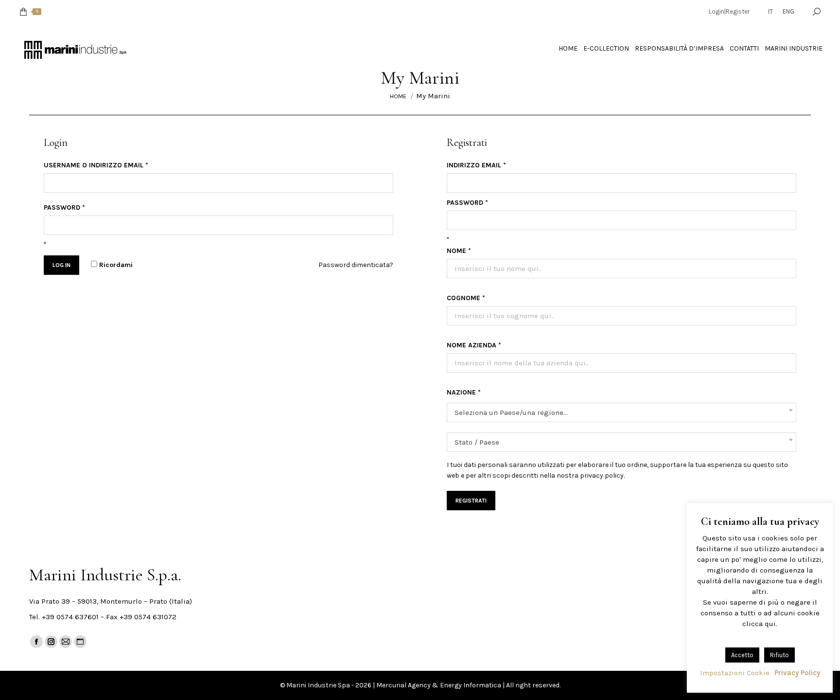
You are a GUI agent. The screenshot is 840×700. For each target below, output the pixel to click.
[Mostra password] (45, 243)
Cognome (466, 298)
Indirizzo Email (476, 165)
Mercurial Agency (403, 685)
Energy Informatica (470, 685)
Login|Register (729, 11)
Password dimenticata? (355, 265)
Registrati (471, 500)
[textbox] (511, 413)
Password (64, 207)
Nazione (464, 392)
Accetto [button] (742, 655)
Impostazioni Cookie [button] (735, 672)
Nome (459, 251)
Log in (61, 265)
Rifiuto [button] (779, 655)
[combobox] (621, 412)
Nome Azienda (474, 345)
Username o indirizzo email (96, 165)
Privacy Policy (797, 672)
